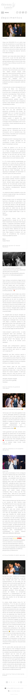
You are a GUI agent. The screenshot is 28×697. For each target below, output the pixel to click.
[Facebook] (17, 12)
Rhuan (16, 694)
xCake (11, 694)
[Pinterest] (26, 12)
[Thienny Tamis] (8, 3)
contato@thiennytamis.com (15, 688)
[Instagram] (20, 12)
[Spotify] (23, 12)
